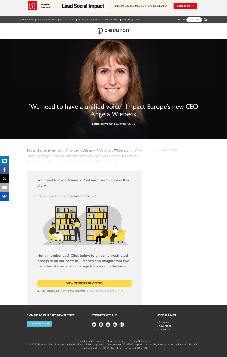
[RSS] (122, 324)
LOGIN (181, 19)
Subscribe (82, 341)
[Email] (4, 187)
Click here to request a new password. (104, 290)
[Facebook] (101, 324)
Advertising (165, 325)
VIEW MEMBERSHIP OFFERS (84, 283)
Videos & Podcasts (89, 20)
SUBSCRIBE (194, 19)
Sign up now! (38, 323)
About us (164, 322)
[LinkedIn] (4, 160)
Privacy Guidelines (139, 341)
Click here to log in (53, 196)
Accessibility (97, 341)
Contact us (165, 329)
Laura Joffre (100, 124)
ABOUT (138, 20)
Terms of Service (117, 341)
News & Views (26, 20)
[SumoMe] (4, 196)
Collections (67, 20)
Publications (111, 20)
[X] (4, 178)
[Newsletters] (115, 324)
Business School (47, 20)
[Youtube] (108, 324)
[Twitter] (94, 324)
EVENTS (126, 20)
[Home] (113, 31)
